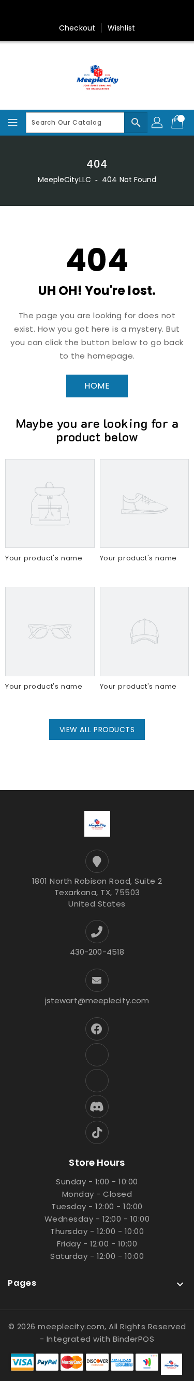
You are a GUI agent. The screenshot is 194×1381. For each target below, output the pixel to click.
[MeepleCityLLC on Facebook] (28, 12)
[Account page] (157, 122)
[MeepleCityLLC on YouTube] (127, 12)
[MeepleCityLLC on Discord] (146, 12)
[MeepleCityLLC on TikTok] (166, 12)
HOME (97, 386)
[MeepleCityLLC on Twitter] (47, 12)
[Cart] (178, 122)
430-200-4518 (97, 951)
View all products (97, 729)
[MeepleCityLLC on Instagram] (87, 12)
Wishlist (121, 28)
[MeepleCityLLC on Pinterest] (67, 12)
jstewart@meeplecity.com (97, 1000)
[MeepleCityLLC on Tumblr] (107, 12)
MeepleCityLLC (64, 179)
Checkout (77, 28)
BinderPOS (134, 1338)
